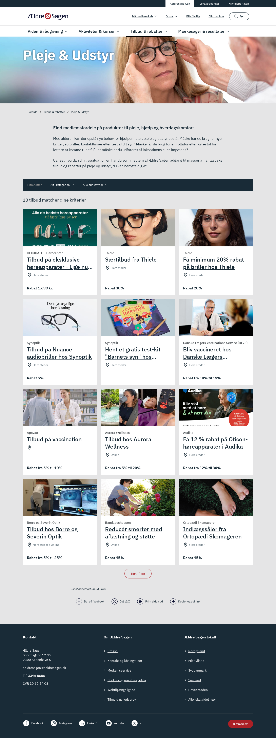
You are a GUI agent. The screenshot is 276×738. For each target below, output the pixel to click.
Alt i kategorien (60, 185)
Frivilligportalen (239, 3)
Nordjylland (196, 651)
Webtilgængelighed (121, 690)
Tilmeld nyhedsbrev (121, 699)
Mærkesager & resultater (201, 31)
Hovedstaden (198, 690)
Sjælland (194, 680)
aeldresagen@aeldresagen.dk (44, 668)
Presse (112, 651)
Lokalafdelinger (209, 3)
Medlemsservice (119, 670)
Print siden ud (154, 601)
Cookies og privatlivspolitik (126, 680)
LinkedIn (92, 723)
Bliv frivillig (193, 16)
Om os (170, 16)
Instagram (65, 723)
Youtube (119, 723)
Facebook (37, 723)
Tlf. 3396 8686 (34, 676)
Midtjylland (196, 661)
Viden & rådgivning (45, 31)
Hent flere (138, 574)
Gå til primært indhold (43, 3)
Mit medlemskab (142, 16)
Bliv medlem (216, 16)
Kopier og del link (189, 601)
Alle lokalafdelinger (202, 699)
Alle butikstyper (93, 185)
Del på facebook (94, 601)
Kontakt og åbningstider (124, 661)
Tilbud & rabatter (146, 31)
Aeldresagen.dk (180, 3)
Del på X (125, 601)
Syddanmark (197, 670)
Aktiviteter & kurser (97, 31)
